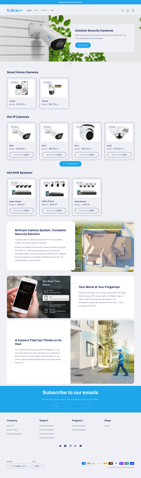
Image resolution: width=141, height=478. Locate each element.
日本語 (36, 466)
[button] (122, 10)
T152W (12, 101)
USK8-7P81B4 (15, 201)
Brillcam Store (117, 467)
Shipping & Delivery (47, 438)
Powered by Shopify (128, 467)
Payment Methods (46, 430)
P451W (45, 101)
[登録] (88, 406)
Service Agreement (14, 434)
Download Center (46, 426)
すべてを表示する (70, 164)
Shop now (83, 45)
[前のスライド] (65, 64)
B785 (11, 146)
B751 (44, 146)
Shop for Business (79, 430)
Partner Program (78, 426)
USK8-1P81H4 (48, 201)
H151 (76, 146)
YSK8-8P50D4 (80, 201)
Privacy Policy (12, 430)
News (107, 426)
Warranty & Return (46, 434)
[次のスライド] (75, 64)
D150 (109, 146)
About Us (10, 426)
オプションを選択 (21, 155)
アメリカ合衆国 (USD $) (17, 466)
